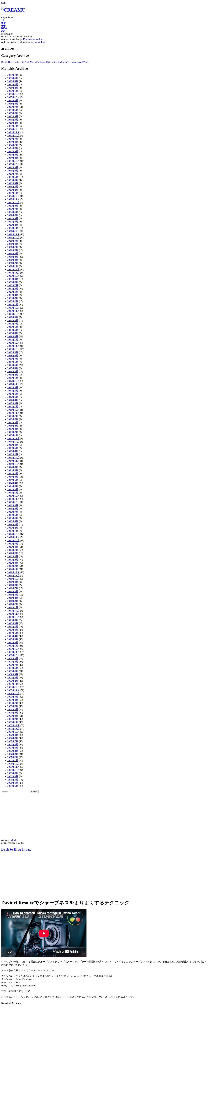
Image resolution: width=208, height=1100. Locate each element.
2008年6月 (12, 706)
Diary (11, 62)
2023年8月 (12, 170)
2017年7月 (12, 390)
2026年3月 (12, 84)
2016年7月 (12, 416)
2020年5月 (12, 291)
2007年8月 (12, 738)
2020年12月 (13, 269)
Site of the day (54, 62)
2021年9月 (12, 240)
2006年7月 (12, 779)
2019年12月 (13, 307)
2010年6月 (12, 629)
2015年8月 (12, 444)
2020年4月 (12, 295)
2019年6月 (12, 327)
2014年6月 (12, 476)
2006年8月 (12, 776)
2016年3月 (12, 429)
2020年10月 (13, 276)
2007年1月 (12, 760)
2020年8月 (12, 282)
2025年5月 (12, 113)
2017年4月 (12, 400)
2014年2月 (12, 489)
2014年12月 (13, 457)
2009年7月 (12, 664)
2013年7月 (12, 511)
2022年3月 (12, 221)
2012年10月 (13, 540)
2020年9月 (12, 279)
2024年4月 (12, 151)
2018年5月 (12, 365)
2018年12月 (13, 342)
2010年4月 (12, 636)
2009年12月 (13, 649)
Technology (73, 62)
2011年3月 (12, 601)
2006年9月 (12, 773)
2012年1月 (12, 569)
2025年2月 (12, 122)
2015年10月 (13, 441)
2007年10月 (13, 731)
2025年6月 (12, 110)
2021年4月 (12, 256)
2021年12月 (13, 231)
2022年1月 (12, 228)
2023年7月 (12, 173)
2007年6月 (12, 744)
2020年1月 (12, 304)
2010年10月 (13, 617)
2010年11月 (13, 613)
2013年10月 (13, 502)
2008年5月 (12, 709)
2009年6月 (12, 668)
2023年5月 (12, 180)
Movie (33, 62)
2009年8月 (12, 661)
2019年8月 (12, 320)
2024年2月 (12, 158)
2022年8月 (12, 205)
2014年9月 (12, 467)
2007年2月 (12, 757)
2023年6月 (12, 177)
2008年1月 (12, 722)
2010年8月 (12, 623)
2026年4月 (12, 81)
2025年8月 (12, 103)
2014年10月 (13, 464)
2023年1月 (12, 193)
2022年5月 (12, 215)
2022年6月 (12, 212)
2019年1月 (12, 339)
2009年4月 (12, 674)
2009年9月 (12, 658)
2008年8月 (12, 700)
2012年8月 (12, 547)
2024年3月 (12, 154)
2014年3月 (12, 486)
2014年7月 (12, 473)
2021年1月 (12, 266)
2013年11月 (13, 499)
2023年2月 (12, 189)
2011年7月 (12, 588)
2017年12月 (13, 381)
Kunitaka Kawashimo (33, 39)
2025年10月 (13, 97)
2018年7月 (12, 358)
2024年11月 (13, 132)
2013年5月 (12, 518)
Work (86, 62)
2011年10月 (13, 578)
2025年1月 (12, 126)
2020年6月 (12, 288)
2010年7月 (12, 626)
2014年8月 (12, 470)
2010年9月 (12, 620)
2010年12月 (13, 610)
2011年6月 (12, 591)
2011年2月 (12, 604)
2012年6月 (12, 553)
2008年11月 (13, 690)
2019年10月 (13, 314)
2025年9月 (12, 100)
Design (4, 62)
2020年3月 (12, 298)
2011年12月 (13, 572)
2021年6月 (12, 250)
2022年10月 (13, 202)
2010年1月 (12, 645)
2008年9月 (12, 696)
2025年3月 (12, 119)
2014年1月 (12, 492)
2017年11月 (13, 384)
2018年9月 (12, 352)
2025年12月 (13, 94)
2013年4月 (12, 521)
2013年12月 (13, 496)
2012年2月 (12, 566)
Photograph (41, 62)
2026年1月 (12, 91)
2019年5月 (12, 330)
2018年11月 (13, 346)
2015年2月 (12, 454)
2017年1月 (12, 406)
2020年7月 (12, 285)
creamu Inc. (39, 42)
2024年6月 (12, 148)
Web (81, 62)
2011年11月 (13, 575)
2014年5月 (12, 480)
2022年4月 (12, 218)
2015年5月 (12, 448)
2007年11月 (13, 728)
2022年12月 (13, 196)
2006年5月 (12, 786)
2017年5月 (12, 397)
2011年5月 (12, 594)
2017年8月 (12, 387)
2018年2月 (12, 374)
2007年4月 (12, 751)
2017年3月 (12, 403)
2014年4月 (12, 483)
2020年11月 (13, 272)
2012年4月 (12, 559)
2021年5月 (12, 253)
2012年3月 (12, 562)
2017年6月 (12, 393)
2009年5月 (12, 671)
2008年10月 (13, 693)
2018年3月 (12, 371)
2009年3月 (12, 677)
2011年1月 (12, 607)
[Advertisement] (104, 816)
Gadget (17, 62)
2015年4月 (12, 451)
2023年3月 (12, 186)
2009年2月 (12, 680)
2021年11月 (13, 234)
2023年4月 (12, 183)
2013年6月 (12, 515)
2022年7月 (12, 209)
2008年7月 (12, 703)
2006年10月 (13, 770)
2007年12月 (13, 725)
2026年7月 (12, 75)
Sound (64, 62)
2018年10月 (13, 349)
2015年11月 (13, 438)
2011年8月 (12, 585)
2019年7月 (12, 323)
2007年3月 (12, 754)
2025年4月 (12, 116)
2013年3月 (12, 524)
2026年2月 (12, 87)
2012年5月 (12, 556)
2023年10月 (13, 164)
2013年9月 (12, 505)
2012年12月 (13, 534)
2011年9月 (12, 582)
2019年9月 (12, 317)
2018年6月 (12, 362)
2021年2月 (12, 263)
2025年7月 (12, 107)
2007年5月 (12, 747)
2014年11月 (13, 460)
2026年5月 (12, 78)
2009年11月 (13, 652)
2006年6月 (12, 782)
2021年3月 (12, 260)
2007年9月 (12, 735)
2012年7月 (12, 550)
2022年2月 (12, 224)
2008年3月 (12, 716)
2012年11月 (13, 537)
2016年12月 (13, 409)
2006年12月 (13, 763)
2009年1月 (12, 684)
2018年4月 (12, 368)
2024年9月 (12, 138)
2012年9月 (12, 543)
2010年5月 (12, 633)
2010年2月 (12, 642)
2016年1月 (12, 435)
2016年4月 (12, 425)
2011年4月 (12, 598)
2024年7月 (12, 145)
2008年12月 (13, 687)
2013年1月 (12, 531)
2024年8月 (12, 142)
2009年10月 (13, 655)
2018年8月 (12, 355)
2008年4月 (12, 712)
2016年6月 (12, 419)
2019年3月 (12, 336)
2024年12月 (13, 129)
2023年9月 (12, 167)
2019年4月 (12, 333)
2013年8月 (12, 508)
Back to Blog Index (16, 849)
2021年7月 (12, 247)
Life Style (25, 62)
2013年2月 (12, 527)
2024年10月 (13, 135)
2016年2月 (12, 432)
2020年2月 (12, 301)
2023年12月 (13, 161)
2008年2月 (12, 719)
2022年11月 (13, 199)
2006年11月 (13, 767)
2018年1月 (12, 378)
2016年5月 (12, 422)
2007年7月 (12, 741)
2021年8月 (12, 244)
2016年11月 (13, 413)
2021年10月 (13, 237)
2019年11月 (13, 311)
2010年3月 (12, 639)
